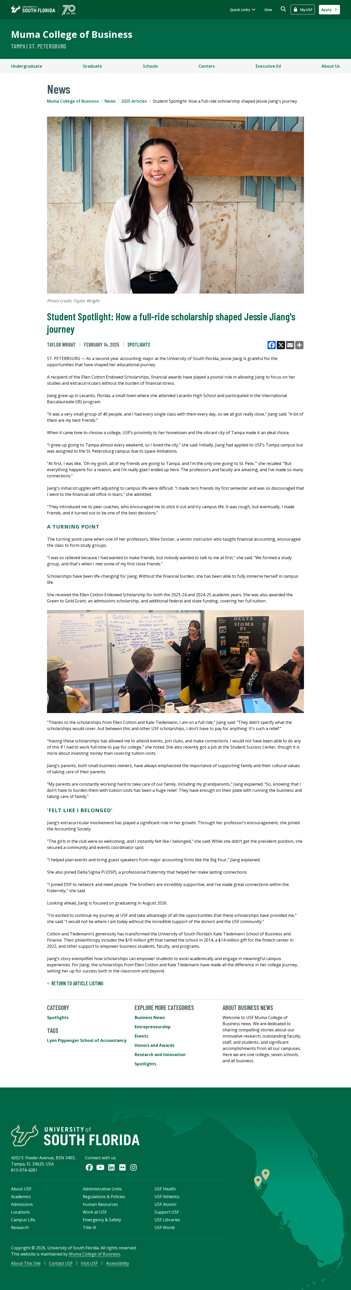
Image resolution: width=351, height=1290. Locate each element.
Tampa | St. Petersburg (38, 46)
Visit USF (89, 1263)
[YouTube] (100, 1167)
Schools (150, 66)
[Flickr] (122, 1167)
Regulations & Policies (104, 1196)
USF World (164, 1227)
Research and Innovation (160, 1054)
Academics (21, 1196)
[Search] (283, 9)
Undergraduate (26, 66)
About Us (330, 66)
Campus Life (23, 1220)
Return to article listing (76, 983)
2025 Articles (134, 101)
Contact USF (60, 1263)
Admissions (22, 1204)
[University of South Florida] (75, 1135)
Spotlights (138, 344)
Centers (207, 66)
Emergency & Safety (102, 1220)
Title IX (89, 1227)
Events (141, 1036)
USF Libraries (167, 1220)
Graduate (92, 66)
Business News (150, 1017)
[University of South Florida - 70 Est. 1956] (43, 9)
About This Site (26, 1263)
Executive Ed (268, 66)
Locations (20, 1212)
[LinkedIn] (111, 1167)
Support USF (166, 1212)
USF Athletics (166, 1196)
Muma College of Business (71, 34)
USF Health (165, 1189)
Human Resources (100, 1204)
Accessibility (117, 1263)
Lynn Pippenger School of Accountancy (86, 1040)
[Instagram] (133, 1167)
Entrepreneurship (153, 1027)
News (110, 101)
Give (268, 9)
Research (20, 1227)
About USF (21, 1189)
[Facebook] (89, 1167)
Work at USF (95, 1212)
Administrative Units (102, 1189)
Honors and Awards (154, 1045)
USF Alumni (165, 1204)
